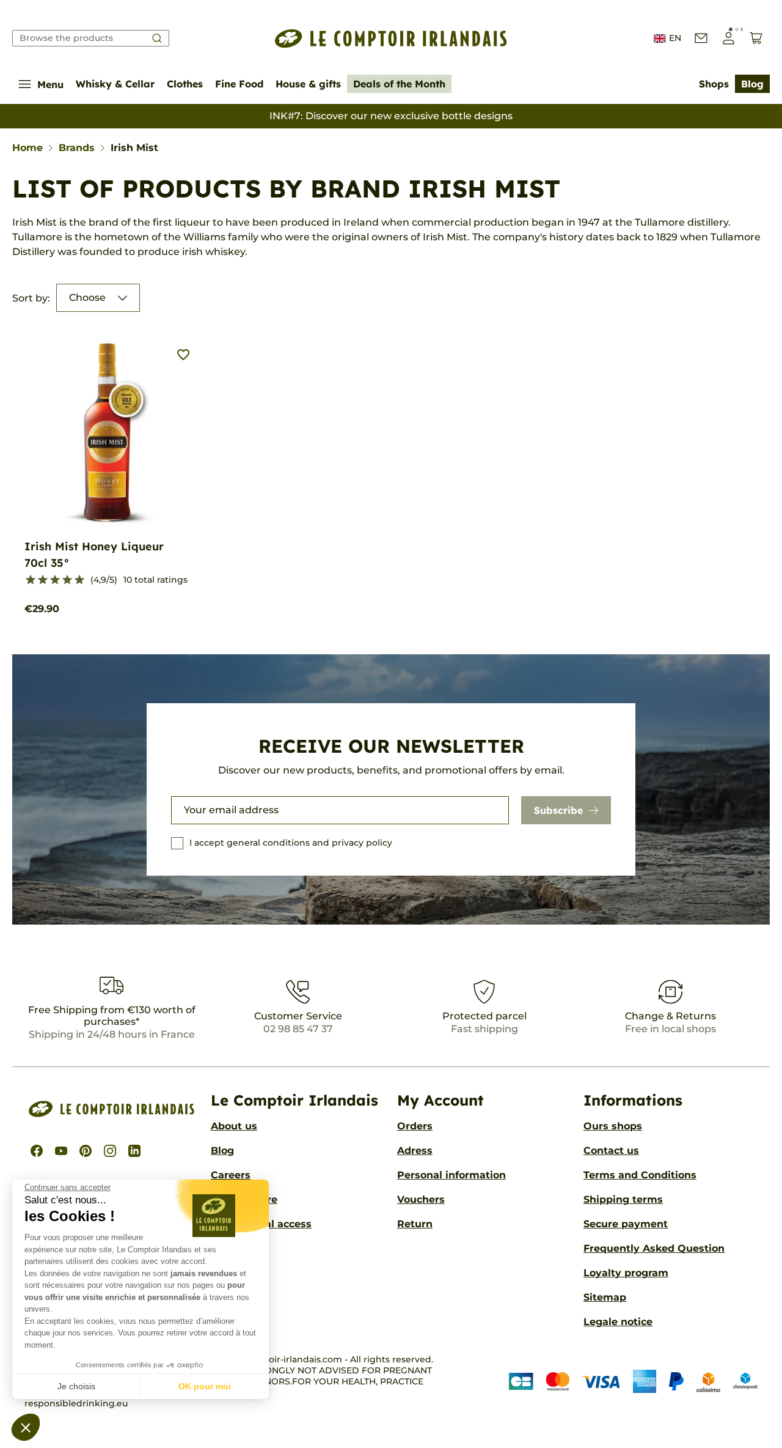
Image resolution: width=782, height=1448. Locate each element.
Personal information (451, 1175)
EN (675, 37)
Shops (714, 84)
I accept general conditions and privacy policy (290, 842)
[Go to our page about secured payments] (633, 1382)
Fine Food (239, 84)
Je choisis (76, 1386)
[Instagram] (110, 1151)
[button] (25, 1427)
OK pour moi (204, 1386)
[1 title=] (30, 580)
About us (234, 1126)
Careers (230, 1175)
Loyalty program (625, 1273)
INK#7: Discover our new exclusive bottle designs (391, 116)
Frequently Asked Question (654, 1248)
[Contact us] (701, 38)
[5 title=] (79, 580)
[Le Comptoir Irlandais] (391, 38)
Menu (50, 84)
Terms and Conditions (639, 1175)
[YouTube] (61, 1151)
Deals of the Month (399, 84)
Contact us (611, 1150)
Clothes (185, 84)
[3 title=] (55, 580)
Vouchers (421, 1199)
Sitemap (604, 1297)
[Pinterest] (85, 1151)
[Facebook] (36, 1151)
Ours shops (612, 1126)
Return (415, 1224)
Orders (415, 1126)
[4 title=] (67, 580)
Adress (415, 1150)
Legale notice (617, 1322)
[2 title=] (43, 580)
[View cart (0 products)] (756, 38)
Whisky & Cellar (115, 84)
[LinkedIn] (134, 1151)
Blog (752, 84)
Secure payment (625, 1224)
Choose (87, 297)
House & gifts (308, 84)
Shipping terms (623, 1199)
